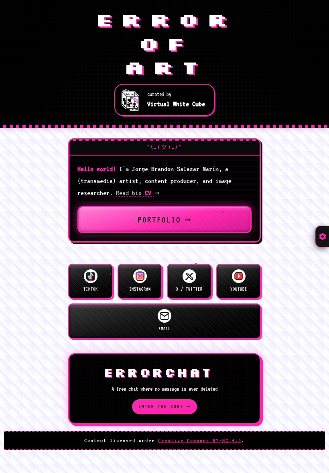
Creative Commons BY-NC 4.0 (200, 440)
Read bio (137, 193)
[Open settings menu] (322, 236)
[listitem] (90, 281)
